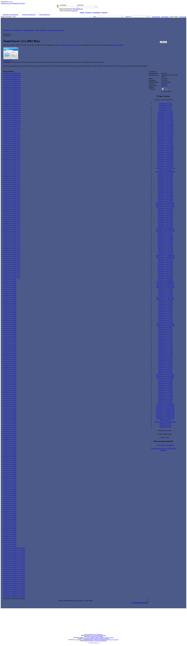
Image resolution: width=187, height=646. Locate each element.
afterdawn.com (7, 30)
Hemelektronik (97, 12)
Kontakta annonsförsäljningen (101, 640)
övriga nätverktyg (40, 30)
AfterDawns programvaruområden (96, 636)
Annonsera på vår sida (18, 3)
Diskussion (104, 12)
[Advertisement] (93, 23)
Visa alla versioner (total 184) (163, 100)
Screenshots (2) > (8, 60)
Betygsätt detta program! (140, 602)
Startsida (82, 12)
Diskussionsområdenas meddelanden (102, 638)
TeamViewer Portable (9, 279)
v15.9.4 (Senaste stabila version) (70, 45)
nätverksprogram (28, 30)
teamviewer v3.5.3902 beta (56, 30)
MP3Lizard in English (104, 637)
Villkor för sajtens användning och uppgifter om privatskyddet (106, 639)
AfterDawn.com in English (84, 637)
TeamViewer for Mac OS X (11, 130)
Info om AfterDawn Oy (78, 639)
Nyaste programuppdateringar (88, 638)
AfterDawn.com (6, 3)
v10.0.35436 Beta (117, 45)
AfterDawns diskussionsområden (99, 635)
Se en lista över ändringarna (165, 445)
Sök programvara (44, 14)
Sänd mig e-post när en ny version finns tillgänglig (163, 449)
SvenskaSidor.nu (99, 634)
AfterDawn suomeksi (95, 637)
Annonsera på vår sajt (88, 639)
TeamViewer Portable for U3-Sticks (14, 548)
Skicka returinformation (89, 640)
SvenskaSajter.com (91, 634)
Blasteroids (111, 637)
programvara (18, 30)
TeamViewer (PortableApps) (12, 73)
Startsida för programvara (10, 14)
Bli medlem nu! (78, 9)
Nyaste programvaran (28, 14)
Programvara (88, 12)
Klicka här (74, 10)
